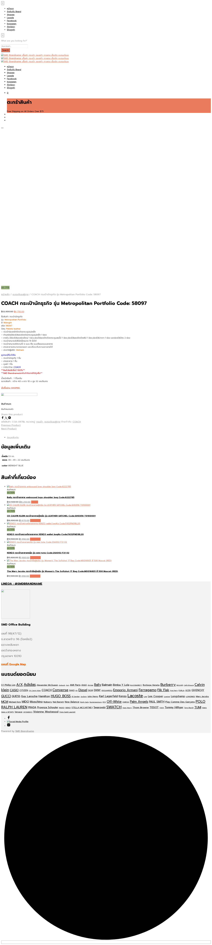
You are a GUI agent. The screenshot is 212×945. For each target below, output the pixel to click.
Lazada (10, 17)
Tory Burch (189, 707)
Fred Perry (174, 690)
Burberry (168, 684)
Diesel (82, 690)
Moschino (36, 702)
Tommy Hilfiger (174, 707)
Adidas (30, 684)
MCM (4, 701)
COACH (77, 422)
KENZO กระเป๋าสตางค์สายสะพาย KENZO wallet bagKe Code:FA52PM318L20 (45, 534)
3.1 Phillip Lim (8, 685)
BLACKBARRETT (136, 685)
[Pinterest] (9, 418)
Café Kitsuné (189, 685)
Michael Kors (15, 701)
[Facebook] (3, 418)
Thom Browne (141, 707)
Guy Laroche (29, 696)
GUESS (16, 696)
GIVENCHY (198, 690)
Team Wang (127, 708)
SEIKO (68, 707)
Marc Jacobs (202, 696)
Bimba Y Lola (121, 685)
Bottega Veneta (151, 685)
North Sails (84, 702)
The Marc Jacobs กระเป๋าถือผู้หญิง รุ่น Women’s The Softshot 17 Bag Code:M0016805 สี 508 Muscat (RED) (62, 571)
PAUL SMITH (156, 702)
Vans (204, 707)
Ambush (62, 685)
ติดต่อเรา (11, 26)
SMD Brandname (24, 731)
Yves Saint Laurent (67, 712)
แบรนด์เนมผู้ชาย (21, 294)
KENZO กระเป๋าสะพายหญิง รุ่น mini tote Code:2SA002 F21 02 (38, 552)
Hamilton (44, 696)
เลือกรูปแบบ (35, 520)
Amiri (84, 685)
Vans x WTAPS (7, 712)
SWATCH (114, 707)
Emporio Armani (125, 690)
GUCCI (6, 696)
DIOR (90, 690)
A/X (19, 684)
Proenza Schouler (47, 707)
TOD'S (162, 708)
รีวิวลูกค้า (11, 29)
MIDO (25, 702)
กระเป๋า (39, 422)
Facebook (12, 20)
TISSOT (154, 707)
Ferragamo (147, 690)
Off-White (114, 701)
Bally (97, 684)
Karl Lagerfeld (108, 696)
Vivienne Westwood (45, 712)
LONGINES (190, 696)
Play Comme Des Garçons (180, 702)
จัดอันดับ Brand (14, 11)
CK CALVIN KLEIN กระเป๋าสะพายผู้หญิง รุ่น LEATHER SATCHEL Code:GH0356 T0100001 (51, 515)
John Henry (93, 696)
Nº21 (104, 702)
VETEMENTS (27, 712)
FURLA (181, 690)
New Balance (72, 702)
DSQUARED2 (107, 690)
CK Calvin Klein (35, 690)
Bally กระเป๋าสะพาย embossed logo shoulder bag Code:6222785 (40, 497)
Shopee (10, 14)
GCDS (188, 690)
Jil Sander (76, 696)
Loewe (167, 696)
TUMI (197, 707)
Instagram (11, 23)
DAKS (72, 690)
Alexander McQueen (47, 685)
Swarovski (100, 707)
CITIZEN (23, 690)
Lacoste (135, 696)
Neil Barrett (58, 701)
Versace (18, 711)
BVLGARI (180, 685)
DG (76, 690)
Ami (67, 685)
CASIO (14, 690)
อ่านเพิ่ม (34, 502)
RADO (61, 707)
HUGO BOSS (61, 696)
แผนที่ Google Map (13, 664)
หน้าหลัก (5, 294)
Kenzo (123, 696)
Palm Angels (139, 701)
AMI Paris (75, 685)
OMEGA (125, 702)
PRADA (32, 707)
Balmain (107, 685)
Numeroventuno (96, 702)
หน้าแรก (10, 8)
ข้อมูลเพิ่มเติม (13, 437)
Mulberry (48, 701)
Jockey (84, 696)
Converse (60, 690)
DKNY (97, 690)
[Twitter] (6, 418)
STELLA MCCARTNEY (82, 707)
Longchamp (178, 696)
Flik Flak (163, 690)
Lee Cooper (155, 696)
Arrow (90, 685)
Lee (145, 696)
